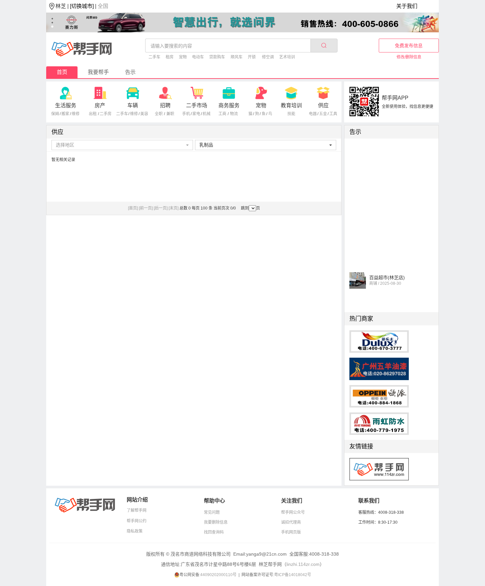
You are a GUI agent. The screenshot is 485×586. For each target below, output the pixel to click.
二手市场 (196, 105)
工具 (333, 114)
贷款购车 (217, 57)
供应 (323, 105)
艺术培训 (287, 57)
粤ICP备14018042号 (292, 574)
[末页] (173, 208)
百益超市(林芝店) (387, 275)
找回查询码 (214, 532)
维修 (76, 114)
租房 (170, 57)
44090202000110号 (218, 574)
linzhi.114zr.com (303, 564)
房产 (100, 105)
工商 (222, 114)
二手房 (106, 114)
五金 (323, 114)
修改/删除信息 (409, 57)
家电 (196, 114)
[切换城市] (82, 6)
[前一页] (146, 208)
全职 (159, 114)
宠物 (183, 57)
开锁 (252, 57)
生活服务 (65, 105)
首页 (62, 72)
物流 (234, 114)
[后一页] (161, 208)
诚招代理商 (291, 522)
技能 (291, 114)
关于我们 (406, 6)
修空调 (268, 57)
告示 (130, 72)
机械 (206, 114)
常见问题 (212, 512)
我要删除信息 (216, 522)
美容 (144, 114)
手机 (186, 114)
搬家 (65, 114)
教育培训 (291, 105)
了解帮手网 (136, 510)
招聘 (165, 105)
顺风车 (236, 57)
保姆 (55, 114)
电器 (313, 114)
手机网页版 (291, 532)
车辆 (132, 105)
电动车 (198, 57)
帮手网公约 (136, 521)
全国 (103, 6)
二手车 (154, 57)
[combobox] (122, 145)
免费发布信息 (409, 45)
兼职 (170, 114)
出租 (93, 114)
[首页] (133, 208)
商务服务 (229, 105)
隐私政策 (135, 531)
